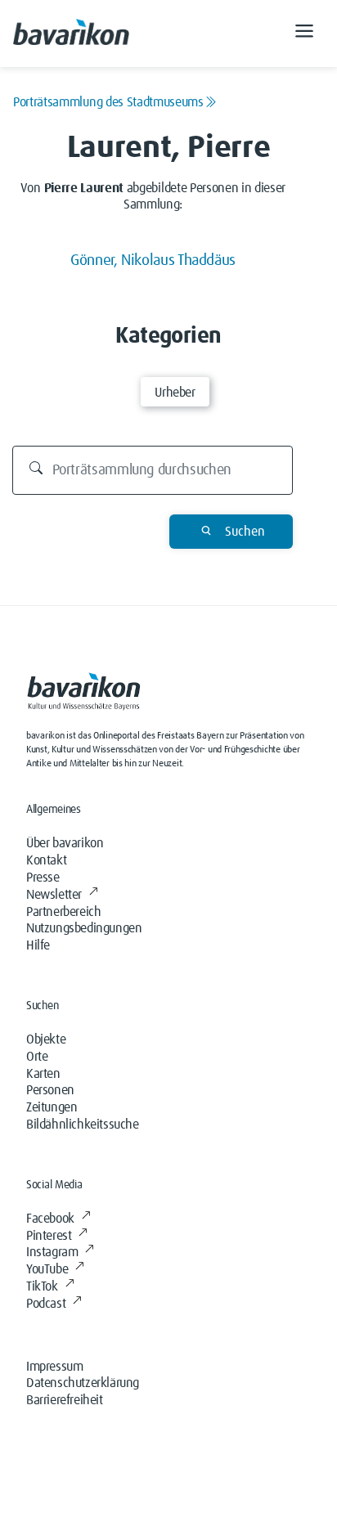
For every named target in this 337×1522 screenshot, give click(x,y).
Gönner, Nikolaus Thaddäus (153, 260)
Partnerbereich (63, 911)
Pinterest (48, 1235)
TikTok (42, 1286)
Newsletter (54, 894)
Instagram (52, 1252)
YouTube (47, 1269)
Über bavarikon (64, 843)
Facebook (50, 1218)
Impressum (54, 1366)
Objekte (45, 1039)
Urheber (175, 392)
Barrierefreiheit (64, 1400)
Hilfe (38, 945)
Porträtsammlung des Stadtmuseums (108, 102)
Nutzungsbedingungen (84, 928)
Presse (43, 877)
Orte (36, 1056)
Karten (43, 1073)
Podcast (45, 1303)
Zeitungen (51, 1107)
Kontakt (46, 860)
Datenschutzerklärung (82, 1383)
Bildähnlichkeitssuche (82, 1124)
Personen (50, 1090)
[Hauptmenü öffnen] (304, 33)
